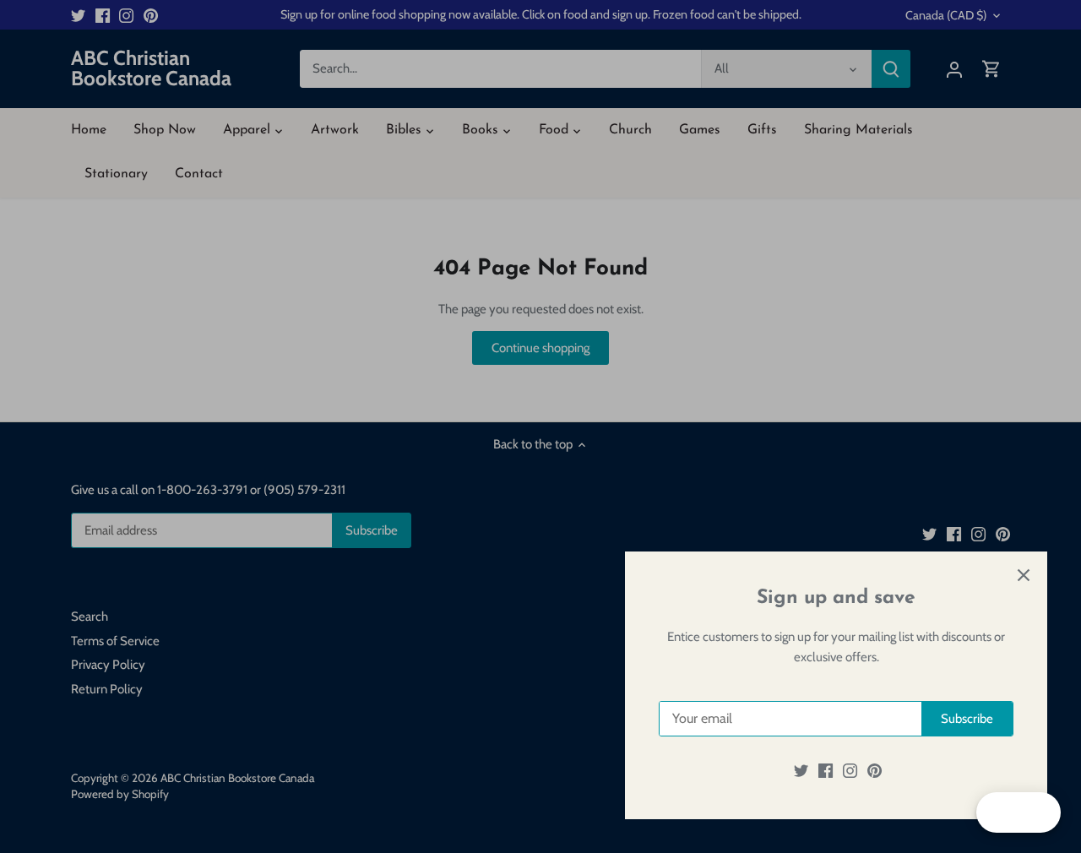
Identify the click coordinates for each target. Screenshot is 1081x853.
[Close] (1023, 575)
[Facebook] (825, 771)
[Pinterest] (874, 771)
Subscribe (967, 718)
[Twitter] (801, 771)
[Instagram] (850, 771)
